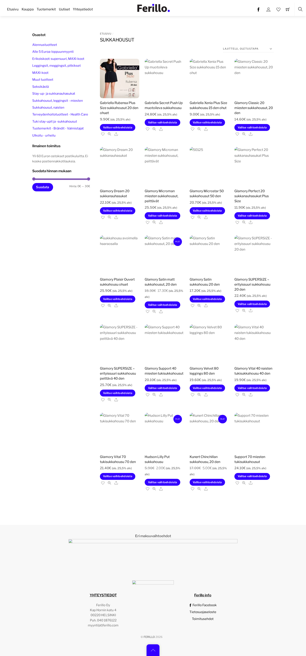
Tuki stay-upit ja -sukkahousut (54, 121)
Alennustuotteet (44, 45)
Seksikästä (40, 87)
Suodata (42, 187)
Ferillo (149, 636)
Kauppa (28, 9)
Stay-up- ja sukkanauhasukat (53, 94)
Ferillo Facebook (204, 605)
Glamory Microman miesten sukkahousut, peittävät (161, 196)
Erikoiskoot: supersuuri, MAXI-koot (58, 59)
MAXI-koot (40, 73)
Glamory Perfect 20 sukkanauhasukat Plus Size (251, 196)
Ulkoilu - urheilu (44, 135)
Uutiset (64, 9)
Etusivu (13, 9)
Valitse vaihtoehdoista (117, 127)
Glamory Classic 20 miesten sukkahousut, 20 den (253, 108)
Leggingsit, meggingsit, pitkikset (56, 66)
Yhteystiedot (83, 9)
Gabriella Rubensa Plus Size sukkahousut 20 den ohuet (119, 108)
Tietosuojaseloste (202, 612)
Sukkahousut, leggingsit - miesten (57, 101)
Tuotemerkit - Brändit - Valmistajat (58, 128)
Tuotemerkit (46, 9)
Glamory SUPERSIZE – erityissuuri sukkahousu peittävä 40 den (118, 373)
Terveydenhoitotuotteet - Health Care (60, 115)
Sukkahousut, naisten (48, 107)
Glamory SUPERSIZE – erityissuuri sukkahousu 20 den (252, 284)
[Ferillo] (153, 7)
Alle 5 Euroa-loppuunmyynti (53, 52)
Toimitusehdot (203, 619)
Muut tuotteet (42, 80)
